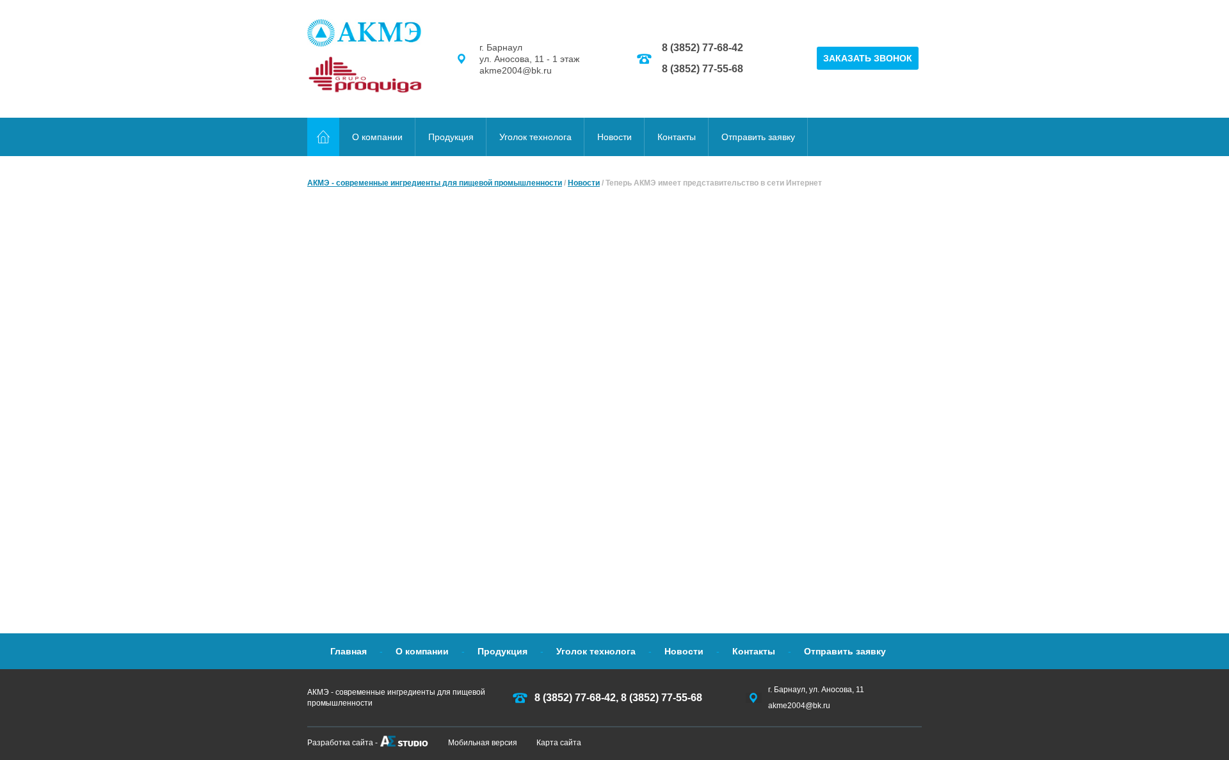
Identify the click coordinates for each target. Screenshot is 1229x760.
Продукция (451, 137)
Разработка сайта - (342, 742)
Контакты (676, 137)
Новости (614, 137)
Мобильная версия (482, 742)
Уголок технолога (535, 137)
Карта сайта (558, 742)
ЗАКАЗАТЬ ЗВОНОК (867, 58)
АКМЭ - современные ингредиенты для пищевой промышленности (434, 182)
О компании (377, 137)
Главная (348, 651)
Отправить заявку (758, 137)
